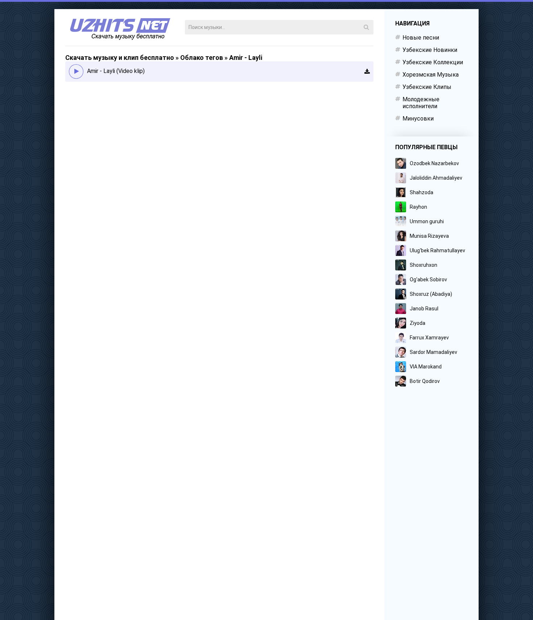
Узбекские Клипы (426, 86)
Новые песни (420, 37)
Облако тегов (201, 57)
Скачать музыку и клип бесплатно (119, 57)
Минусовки (418, 118)
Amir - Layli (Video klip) (116, 71)
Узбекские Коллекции (432, 62)
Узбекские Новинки (429, 49)
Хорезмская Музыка (430, 74)
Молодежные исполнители (420, 103)
